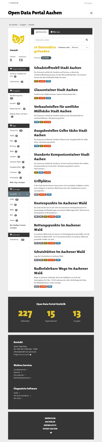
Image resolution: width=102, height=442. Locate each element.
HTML (48, 81)
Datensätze (42, 32)
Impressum (50, 418)
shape (36, 286)
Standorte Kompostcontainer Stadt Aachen (61, 156)
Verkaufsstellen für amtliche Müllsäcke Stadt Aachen (56, 108)
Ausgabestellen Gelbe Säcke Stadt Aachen (60, 132)
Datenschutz (50, 425)
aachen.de (50, 421)
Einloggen (88, 3)
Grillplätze (42, 181)
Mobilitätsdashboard (22, 378)
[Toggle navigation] (91, 13)
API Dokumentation (21, 396)
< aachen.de (13, 3)
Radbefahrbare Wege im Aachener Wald (61, 270)
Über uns (56, 32)
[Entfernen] (49, 58)
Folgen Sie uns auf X (21, 354)
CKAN (16, 393)
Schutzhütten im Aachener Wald (59, 252)
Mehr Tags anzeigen (17, 182)
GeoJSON (42, 81)
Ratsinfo (17, 372)
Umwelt (31, 25)
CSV (36, 81)
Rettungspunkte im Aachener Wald (57, 227)
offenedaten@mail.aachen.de (25, 352)
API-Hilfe (17, 398)
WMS (36, 194)
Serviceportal (19, 375)
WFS (41, 216)
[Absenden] (86, 40)
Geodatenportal (20, 369)
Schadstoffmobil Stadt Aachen (57, 68)
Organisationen (51, 321)
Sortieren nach (63, 47)
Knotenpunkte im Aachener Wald (60, 203)
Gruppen (23, 25)
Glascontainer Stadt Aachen (56, 90)
